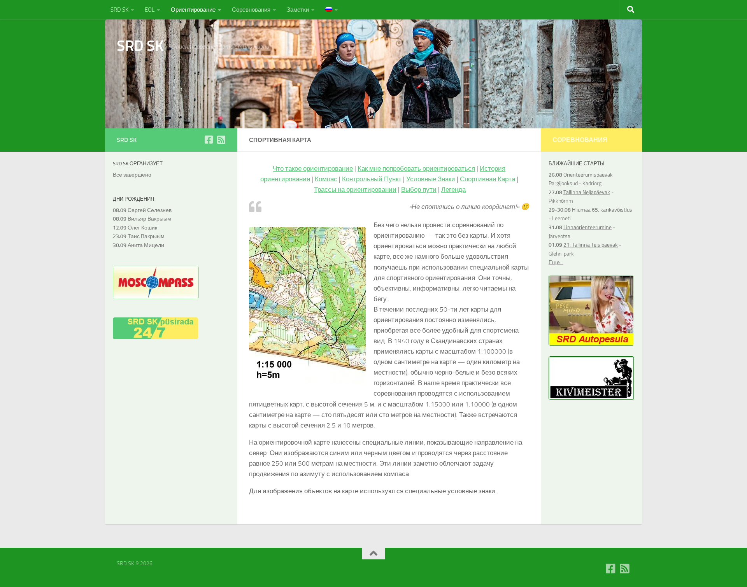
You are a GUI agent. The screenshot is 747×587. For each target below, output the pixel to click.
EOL (149, 9)
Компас (326, 179)
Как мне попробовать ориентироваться (416, 168)
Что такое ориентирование (313, 168)
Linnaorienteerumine (587, 227)
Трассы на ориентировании (355, 189)
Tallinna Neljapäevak (586, 192)
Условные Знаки (430, 179)
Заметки (298, 9)
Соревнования (251, 9)
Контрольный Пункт (372, 179)
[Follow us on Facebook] (208, 139)
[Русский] (331, 9)
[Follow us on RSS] (221, 139)
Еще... (556, 262)
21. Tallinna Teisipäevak (590, 245)
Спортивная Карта (487, 179)
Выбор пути (419, 189)
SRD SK (119, 9)
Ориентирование (193, 9)
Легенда (453, 189)
